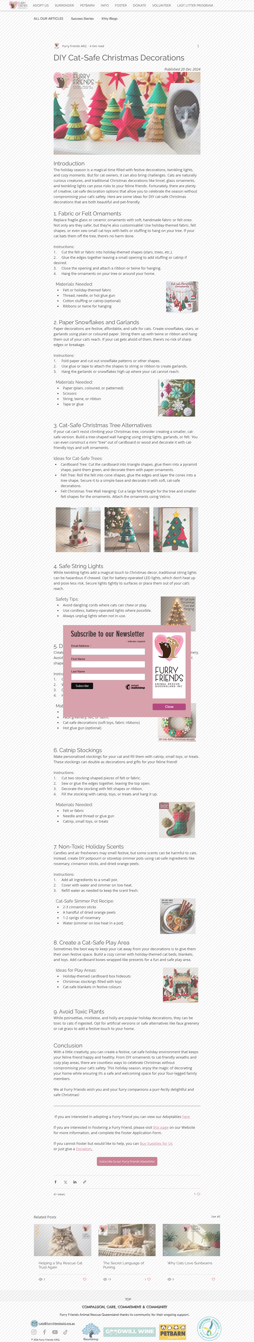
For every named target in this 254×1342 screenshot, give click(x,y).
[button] (169, 707)
